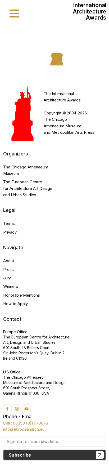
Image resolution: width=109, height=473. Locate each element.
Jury (7, 277)
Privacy (10, 232)
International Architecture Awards (89, 11)
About (8, 260)
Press (8, 269)
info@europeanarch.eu (23, 429)
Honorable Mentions (21, 295)
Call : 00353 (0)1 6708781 (26, 423)
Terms (9, 223)
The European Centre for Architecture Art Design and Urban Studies (27, 188)
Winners (10, 286)
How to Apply (15, 303)
